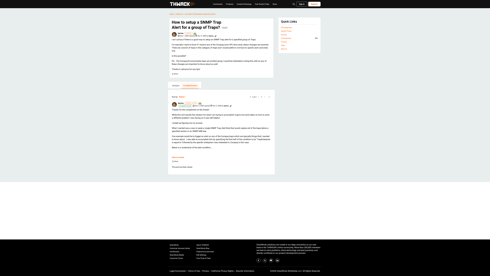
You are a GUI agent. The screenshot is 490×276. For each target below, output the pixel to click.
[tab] (175, 85)
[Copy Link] (215, 36)
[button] (174, 34)
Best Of (284, 49)
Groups (284, 42)
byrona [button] (180, 33)
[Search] (293, 4)
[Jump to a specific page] (269, 97)
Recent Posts (286, 31)
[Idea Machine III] (195, 33)
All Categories (286, 27)
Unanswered (299, 38)
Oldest (182, 97)
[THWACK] (182, 4)
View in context (178, 157)
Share (175, 74)
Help (283, 45)
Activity (284, 35)
